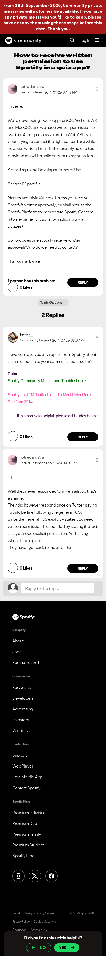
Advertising (22, 709)
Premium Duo (24, 823)
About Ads (19, 930)
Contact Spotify (26, 788)
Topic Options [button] (51, 302)
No (43, 947)
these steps (66, 22)
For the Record (25, 662)
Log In (85, 40)
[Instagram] (18, 876)
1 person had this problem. (32, 280)
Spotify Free (23, 856)
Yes (62, 947)
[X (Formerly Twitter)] (35, 876)
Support (19, 755)
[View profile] (12, 89)
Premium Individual (29, 812)
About (18, 641)
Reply (83, 282)
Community (27, 40)
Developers (23, 698)
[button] (97, 89)
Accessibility (39, 930)
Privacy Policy (20, 921)
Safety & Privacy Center (39, 913)
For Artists (21, 687)
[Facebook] (51, 876)
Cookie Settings (44, 921)
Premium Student (28, 845)
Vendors (20, 730)
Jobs (16, 651)
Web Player (22, 766)
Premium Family (26, 834)
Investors (20, 720)
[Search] (72, 40)
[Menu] (97, 40)
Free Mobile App (27, 777)
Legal (16, 913)
